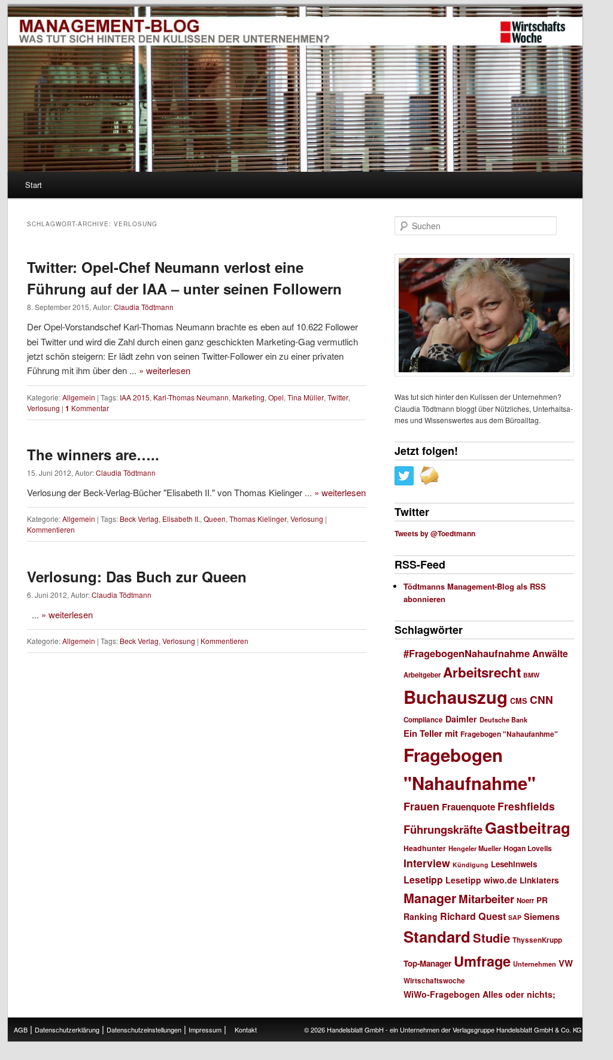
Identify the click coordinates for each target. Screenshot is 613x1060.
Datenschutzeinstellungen (144, 1029)
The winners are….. (93, 454)
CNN (541, 699)
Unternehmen (534, 963)
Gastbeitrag (527, 827)
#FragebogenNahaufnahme (466, 653)
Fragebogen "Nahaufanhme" (509, 734)
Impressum (205, 1029)
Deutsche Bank (503, 719)
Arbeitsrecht (482, 672)
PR (542, 900)
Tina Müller (305, 397)
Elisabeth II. (181, 519)
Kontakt (246, 1029)
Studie (491, 937)
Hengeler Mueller (474, 848)
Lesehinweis (514, 864)
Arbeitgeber (422, 674)
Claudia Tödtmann (144, 307)
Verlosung (43, 408)
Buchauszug (455, 696)
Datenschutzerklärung (67, 1029)
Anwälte (550, 653)
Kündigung (470, 864)
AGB (21, 1029)
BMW (531, 674)
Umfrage (482, 960)
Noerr (525, 900)
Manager (429, 898)
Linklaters (539, 880)
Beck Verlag (139, 519)
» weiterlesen (164, 370)
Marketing (248, 397)
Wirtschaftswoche (434, 981)
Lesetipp (423, 879)
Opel (276, 397)
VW (566, 963)
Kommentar (87, 408)
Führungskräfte (442, 829)
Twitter (337, 397)
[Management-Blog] (533, 32)
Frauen (421, 806)
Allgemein (78, 397)
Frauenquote (468, 806)
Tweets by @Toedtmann (434, 533)
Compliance (423, 720)
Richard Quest (473, 916)
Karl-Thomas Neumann (191, 397)
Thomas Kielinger (258, 519)
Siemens (542, 916)
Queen (215, 519)
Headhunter (424, 848)
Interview (426, 862)
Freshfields (526, 805)
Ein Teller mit (430, 733)
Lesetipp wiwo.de (481, 880)
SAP (514, 917)
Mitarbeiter (486, 899)
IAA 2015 (135, 397)
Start (33, 184)
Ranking (420, 916)
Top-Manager (427, 963)
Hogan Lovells (527, 848)
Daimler (461, 719)
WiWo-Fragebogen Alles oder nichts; (479, 994)
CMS (518, 700)
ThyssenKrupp (537, 940)
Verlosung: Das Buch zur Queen (137, 576)
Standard (437, 936)
